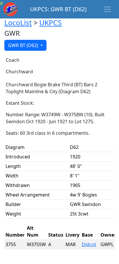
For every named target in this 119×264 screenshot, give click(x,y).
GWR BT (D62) (23, 45)
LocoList (18, 22)
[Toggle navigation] (107, 9)
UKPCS (50, 22)
